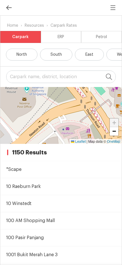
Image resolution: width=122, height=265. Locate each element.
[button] (26, 89)
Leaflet (80, 141)
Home (12, 26)
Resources (34, 26)
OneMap (113, 141)
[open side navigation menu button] (113, 8)
